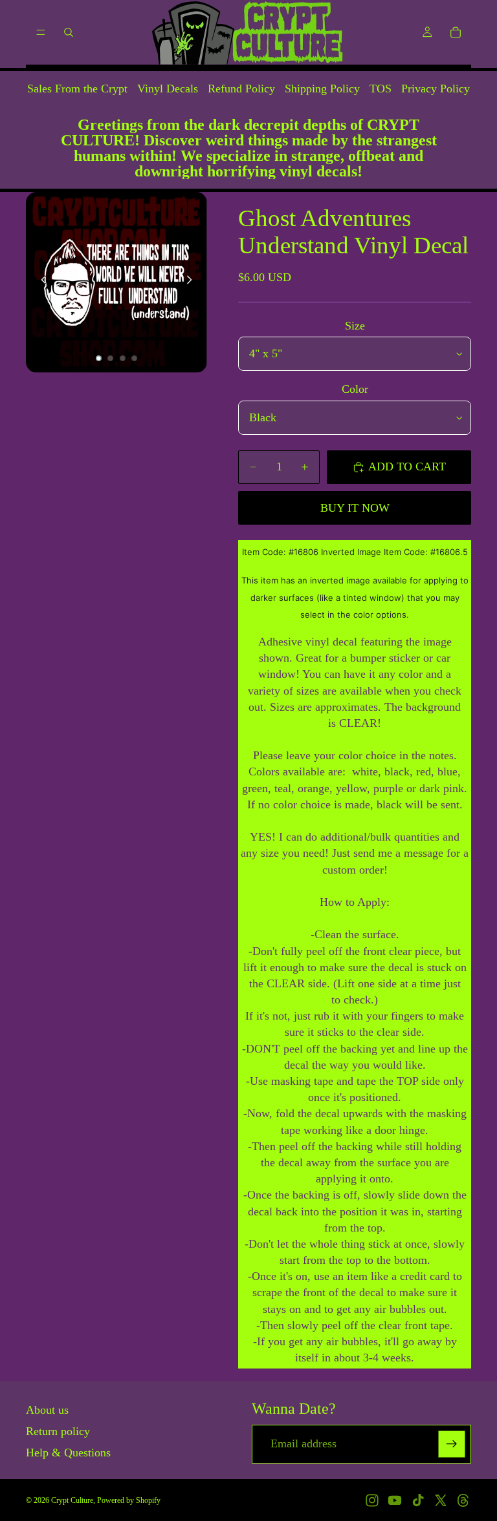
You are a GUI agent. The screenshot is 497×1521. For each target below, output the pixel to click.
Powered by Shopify (128, 1500)
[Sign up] (451, 1444)
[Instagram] (372, 1500)
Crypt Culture (72, 1500)
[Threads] (463, 1500)
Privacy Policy (435, 88)
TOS (381, 88)
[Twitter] (440, 1500)
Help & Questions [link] (68, 1452)
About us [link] (47, 1409)
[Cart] (455, 32)
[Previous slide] (40, 282)
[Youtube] (395, 1500)
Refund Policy (241, 88)
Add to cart (407, 466)
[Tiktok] (418, 1500)
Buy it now (355, 507)
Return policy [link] (58, 1431)
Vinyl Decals (167, 88)
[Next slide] (193, 282)
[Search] (68, 32)
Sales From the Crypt (77, 88)
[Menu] (41, 32)
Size (355, 325)
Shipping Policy (322, 88)
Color (355, 389)
